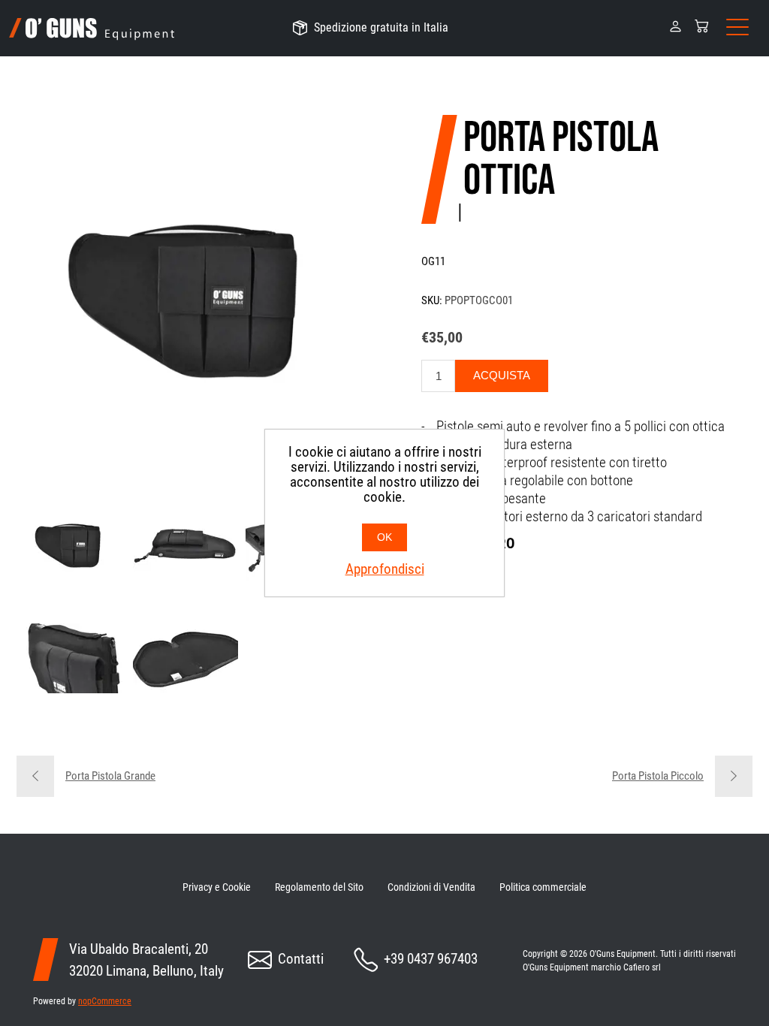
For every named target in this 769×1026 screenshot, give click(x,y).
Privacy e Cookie (216, 887)
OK (384, 537)
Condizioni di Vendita (431, 887)
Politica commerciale (543, 887)
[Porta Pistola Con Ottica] (72, 545)
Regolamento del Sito (319, 887)
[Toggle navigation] (737, 28)
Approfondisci (384, 569)
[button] (675, 25)
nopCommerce (104, 1001)
